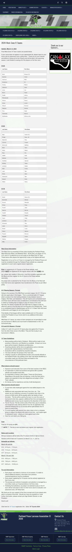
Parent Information (16, 12)
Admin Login (36, 549)
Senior (34, 35)
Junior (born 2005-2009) (22, 35)
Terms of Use (37, 546)
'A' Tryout (13, 506)
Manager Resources (55, 7)
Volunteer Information (32, 12)
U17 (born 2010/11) (7, 35)
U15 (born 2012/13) (61, 31)
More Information (10, 540)
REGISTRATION (12, 7)
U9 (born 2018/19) (22, 31)
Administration (33, 7)
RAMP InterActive (27, 546)
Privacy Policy (46, 546)
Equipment (6, 12)
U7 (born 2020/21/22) (8, 31)
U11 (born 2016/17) (35, 31)
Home (4, 7)
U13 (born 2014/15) (48, 31)
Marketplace (22, 7)
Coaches (44, 7)
